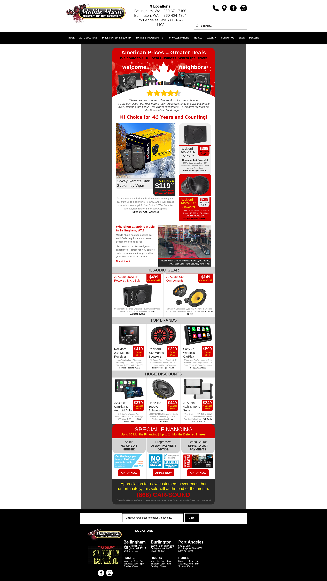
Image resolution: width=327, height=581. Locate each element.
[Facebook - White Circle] (101, 573)
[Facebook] (233, 8)
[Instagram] (243, 8)
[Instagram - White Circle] (109, 573)
